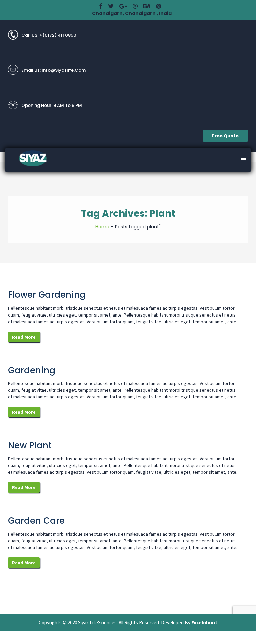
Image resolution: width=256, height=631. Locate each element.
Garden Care (36, 521)
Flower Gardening (47, 295)
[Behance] (147, 6)
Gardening (31, 370)
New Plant (30, 445)
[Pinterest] (158, 6)
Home (102, 226)
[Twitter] (111, 6)
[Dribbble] (135, 6)
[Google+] (123, 6)
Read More (24, 337)
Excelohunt (204, 622)
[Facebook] (101, 6)
